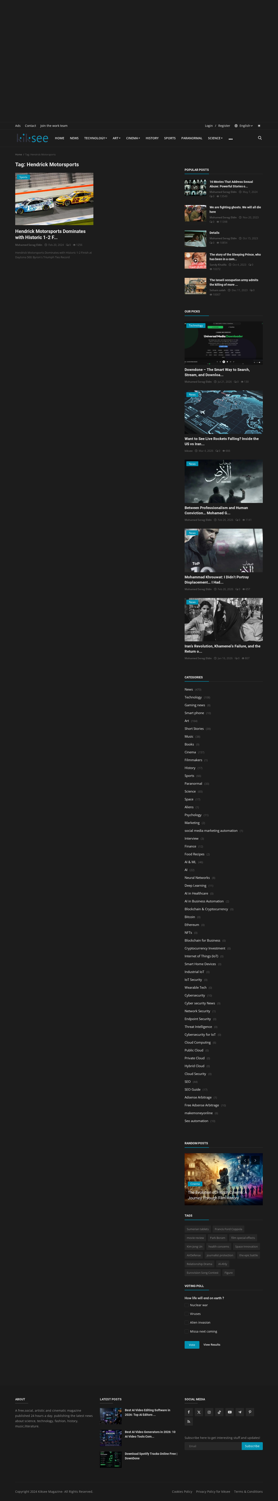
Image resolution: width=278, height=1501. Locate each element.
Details (214, 232)
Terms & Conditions (248, 1491)
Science (214, 138)
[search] (260, 138)
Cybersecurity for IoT (200, 1034)
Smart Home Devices (200, 964)
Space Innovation (246, 1246)
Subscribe (252, 1446)
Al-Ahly (222, 1264)
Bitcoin (190, 917)
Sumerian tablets (198, 1229)
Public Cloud (194, 1050)
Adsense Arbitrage (198, 1097)
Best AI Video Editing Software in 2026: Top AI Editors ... (147, 1412)
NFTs (188, 932)
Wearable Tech (196, 987)
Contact (30, 126)
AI (186, 870)
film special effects (243, 1238)
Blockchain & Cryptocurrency (206, 909)
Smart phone (194, 713)
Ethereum (192, 924)
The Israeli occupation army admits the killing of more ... (234, 282)
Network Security (197, 1011)
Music (189, 736)
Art (115, 138)
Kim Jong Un (194, 1246)
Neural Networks (197, 877)
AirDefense (194, 1255)
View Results (212, 1344)
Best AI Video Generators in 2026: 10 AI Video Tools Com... (150, 1434)
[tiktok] (219, 1412)
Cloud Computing (198, 1042)
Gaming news (195, 705)
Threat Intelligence (198, 1026)
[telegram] (240, 1412)
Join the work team (54, 126)
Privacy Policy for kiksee (213, 1491)
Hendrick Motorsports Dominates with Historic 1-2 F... (50, 234)
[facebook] (189, 1412)
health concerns (218, 1246)
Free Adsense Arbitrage (202, 1105)
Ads (18, 126)
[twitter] (199, 1412)
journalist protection (220, 1255)
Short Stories (194, 728)
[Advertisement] (139, 30)
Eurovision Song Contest (202, 1273)
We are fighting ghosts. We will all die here (235, 209)
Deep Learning (195, 885)
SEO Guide (192, 1089)
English (244, 126)
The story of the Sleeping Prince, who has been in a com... (235, 257)
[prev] (244, 1160)
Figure (229, 1273)
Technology (94, 138)
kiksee (189, 451)
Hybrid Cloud (194, 1066)
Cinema (132, 138)
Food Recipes (194, 854)
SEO (188, 1081)
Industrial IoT (194, 972)
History (152, 138)
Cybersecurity (195, 995)
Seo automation (196, 1121)
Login (209, 126)
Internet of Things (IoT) (201, 956)
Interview (192, 838)
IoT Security (193, 979)
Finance (190, 846)
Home (59, 138)
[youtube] (229, 1412)
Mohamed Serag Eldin (28, 245)
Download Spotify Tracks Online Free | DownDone (151, 1456)
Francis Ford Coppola (228, 1229)
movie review (195, 1238)
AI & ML (190, 862)
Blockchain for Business (202, 940)
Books (189, 744)
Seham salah (218, 290)
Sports (170, 138)
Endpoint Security (198, 1019)
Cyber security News (200, 1003)
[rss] (189, 1421)
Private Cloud (195, 1058)
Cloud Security (195, 1073)
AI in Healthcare (196, 893)
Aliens (189, 807)
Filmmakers (193, 760)
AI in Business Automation (204, 901)
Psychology (193, 815)
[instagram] (209, 1412)
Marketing (192, 822)
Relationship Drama (199, 1264)
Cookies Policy (182, 1491)
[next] (256, 1160)
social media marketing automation (211, 830)
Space (189, 799)
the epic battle (248, 1255)
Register (224, 126)
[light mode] (259, 125)
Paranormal (191, 138)
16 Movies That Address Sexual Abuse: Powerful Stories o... (231, 184)
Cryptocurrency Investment (205, 948)
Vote (192, 1345)
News (74, 138)
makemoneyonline (199, 1113)
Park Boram (217, 1238)
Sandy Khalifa (218, 265)
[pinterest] (250, 1412)
